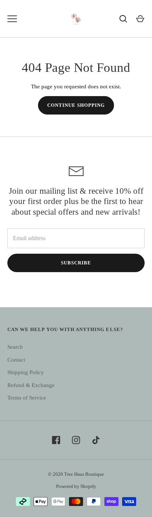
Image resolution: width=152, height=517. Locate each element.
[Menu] (12, 19)
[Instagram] (76, 440)
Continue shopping (76, 105)
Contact (16, 360)
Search (15, 347)
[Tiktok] (96, 440)
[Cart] (140, 19)
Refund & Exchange (31, 385)
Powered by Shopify (76, 486)
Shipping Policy (25, 372)
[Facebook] (56, 440)
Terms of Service (26, 398)
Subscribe (76, 262)
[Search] (123, 19)
